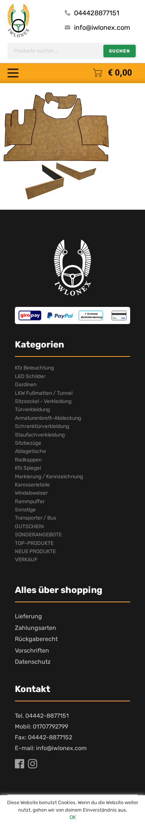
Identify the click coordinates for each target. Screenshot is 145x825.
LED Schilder (30, 376)
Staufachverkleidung (40, 435)
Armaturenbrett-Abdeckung (48, 418)
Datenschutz (33, 661)
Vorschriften (32, 650)
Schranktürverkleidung (42, 426)
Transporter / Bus (35, 518)
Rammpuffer (30, 501)
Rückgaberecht (36, 638)
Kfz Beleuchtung (34, 368)
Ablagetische (30, 451)
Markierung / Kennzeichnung (49, 476)
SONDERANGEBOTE (38, 535)
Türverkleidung (32, 409)
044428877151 (96, 13)
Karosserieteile (32, 485)
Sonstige (25, 510)
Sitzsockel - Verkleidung (43, 401)
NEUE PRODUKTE (35, 551)
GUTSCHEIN (29, 526)
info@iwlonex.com (102, 27)
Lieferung (28, 616)
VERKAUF (26, 559)
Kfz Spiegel (28, 468)
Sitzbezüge (28, 443)
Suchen (119, 51)
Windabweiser (31, 493)
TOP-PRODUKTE (34, 543)
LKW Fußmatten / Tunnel (43, 393)
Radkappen (28, 460)
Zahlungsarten (35, 627)
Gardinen (25, 384)
